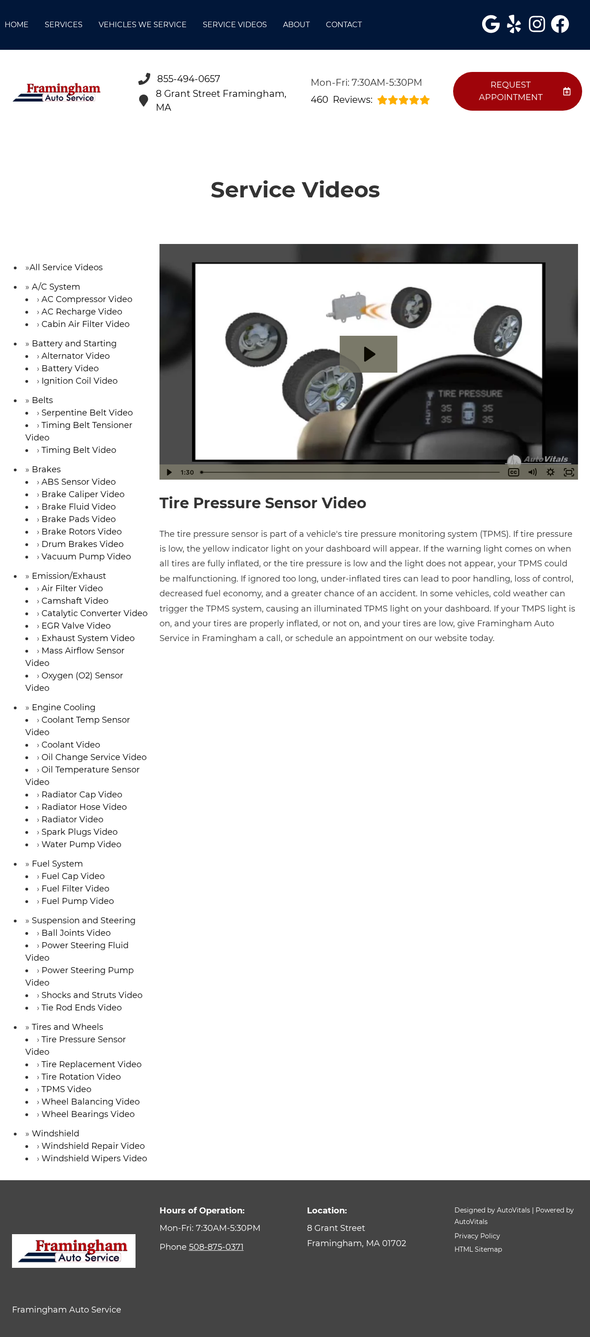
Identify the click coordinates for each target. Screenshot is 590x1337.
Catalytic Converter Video (94, 613)
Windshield (55, 1134)
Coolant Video (70, 745)
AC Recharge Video (81, 312)
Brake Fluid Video (78, 507)
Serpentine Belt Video (87, 413)
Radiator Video (72, 819)
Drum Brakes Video (82, 544)
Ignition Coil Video (79, 381)
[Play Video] (168, 472)
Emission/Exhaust (69, 576)
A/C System (56, 287)
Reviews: (341, 100)
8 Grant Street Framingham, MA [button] (221, 100)
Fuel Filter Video (75, 889)
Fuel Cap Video (73, 876)
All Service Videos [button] (66, 267)
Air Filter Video (72, 588)
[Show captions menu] (513, 472)
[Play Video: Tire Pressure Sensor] (368, 354)
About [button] (296, 24)
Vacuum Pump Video (86, 557)
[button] (491, 24)
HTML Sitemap (478, 1249)
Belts (42, 400)
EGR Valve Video (76, 626)
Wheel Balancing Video (90, 1102)
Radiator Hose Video (84, 807)
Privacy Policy (477, 1236)
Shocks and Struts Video (91, 995)
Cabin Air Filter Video (85, 324)
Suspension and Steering (84, 920)
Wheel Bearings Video (88, 1114)
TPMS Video (66, 1089)
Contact (344, 24)
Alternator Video (75, 356)
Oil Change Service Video (94, 757)
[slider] (351, 472)
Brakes (46, 469)
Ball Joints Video (76, 933)
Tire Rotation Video (81, 1077)
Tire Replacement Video (91, 1064)
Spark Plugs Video (79, 832)
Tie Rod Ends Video (81, 1008)
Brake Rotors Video (81, 532)
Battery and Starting (74, 344)
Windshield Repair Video (93, 1146)
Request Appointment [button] (511, 91)
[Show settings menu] (550, 472)
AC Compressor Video (86, 299)
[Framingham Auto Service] (57, 92)
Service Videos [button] (235, 24)
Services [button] (64, 24)
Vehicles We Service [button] (143, 24)
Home (17, 24)
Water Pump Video (81, 844)
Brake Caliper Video (82, 494)
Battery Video (70, 368)
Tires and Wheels (67, 1027)
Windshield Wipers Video (94, 1158)
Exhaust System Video (88, 638)
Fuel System (57, 864)
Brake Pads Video (78, 519)
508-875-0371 (216, 1247)
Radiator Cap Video (81, 795)
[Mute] (532, 472)
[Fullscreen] (569, 472)
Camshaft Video (74, 601)
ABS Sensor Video (78, 482)
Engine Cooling (63, 707)
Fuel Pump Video (77, 901)
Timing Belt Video (78, 450)
